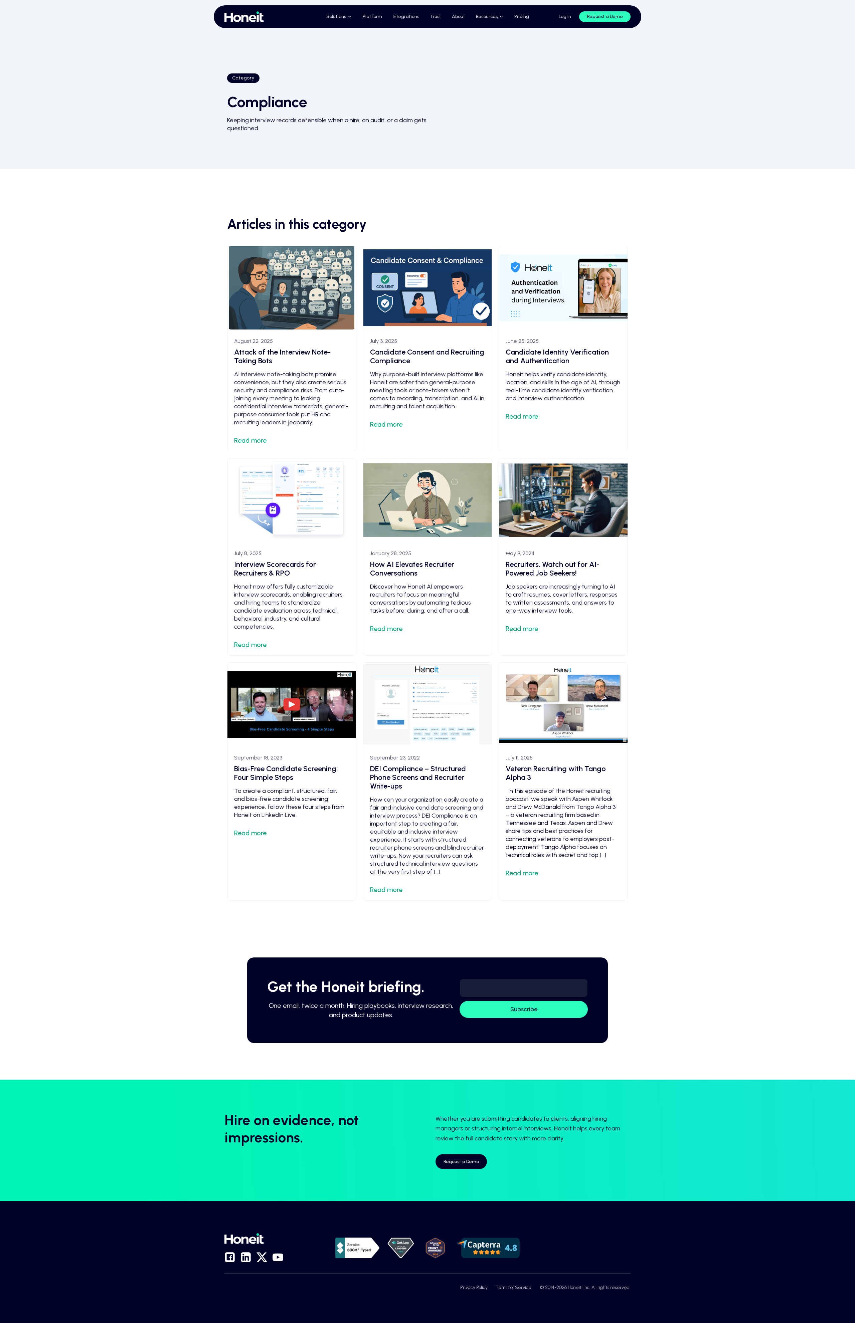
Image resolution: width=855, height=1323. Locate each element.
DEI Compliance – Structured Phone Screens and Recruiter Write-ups (418, 777)
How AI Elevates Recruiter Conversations (412, 569)
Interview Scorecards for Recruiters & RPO (275, 569)
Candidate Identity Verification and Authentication (557, 356)
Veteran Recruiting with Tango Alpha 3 (556, 773)
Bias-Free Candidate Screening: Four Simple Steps (286, 773)
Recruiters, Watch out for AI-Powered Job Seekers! (553, 569)
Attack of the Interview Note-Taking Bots (282, 356)
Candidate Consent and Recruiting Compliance (427, 356)
